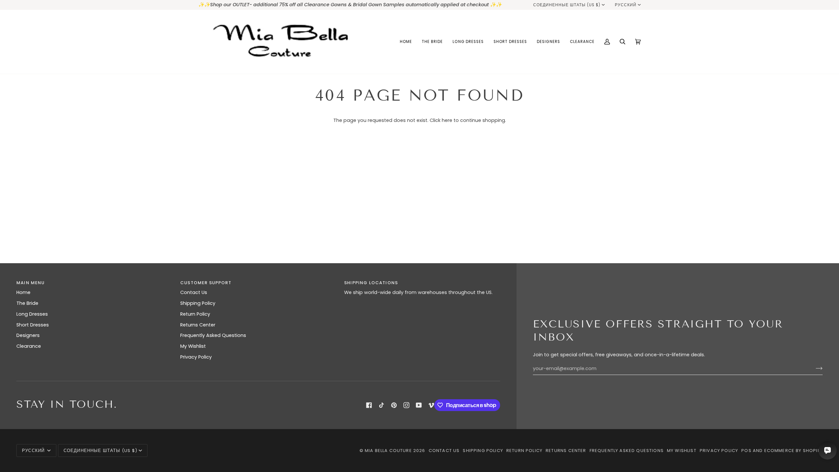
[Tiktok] (381, 405)
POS (746, 450)
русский (625, 5)
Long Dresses (32, 314)
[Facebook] (369, 405)
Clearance (28, 346)
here (447, 120)
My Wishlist (193, 346)
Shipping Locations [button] (371, 283)
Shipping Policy (197, 303)
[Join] (814, 368)
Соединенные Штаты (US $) (567, 5)
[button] (432, 42)
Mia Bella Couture (388, 450)
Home (23, 292)
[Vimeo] (431, 405)
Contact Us (193, 292)
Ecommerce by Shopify (793, 450)
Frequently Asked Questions (213, 335)
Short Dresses (32, 325)
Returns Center (197, 325)
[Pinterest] (394, 405)
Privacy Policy (196, 357)
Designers (28, 335)
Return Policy (195, 314)
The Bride (27, 303)
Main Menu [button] (30, 283)
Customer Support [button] (205, 283)
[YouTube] (419, 405)
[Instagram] (406, 405)
